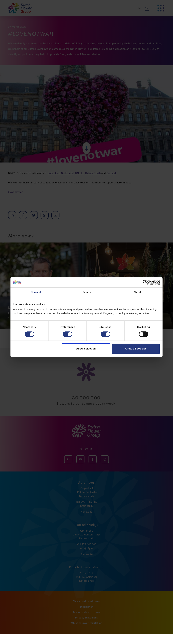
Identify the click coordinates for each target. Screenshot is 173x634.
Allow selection (86, 348)
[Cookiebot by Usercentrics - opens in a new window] (145, 282)
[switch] (67, 334)
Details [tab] (86, 292)
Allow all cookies (135, 348)
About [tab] (137, 292)
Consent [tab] (36, 292)
